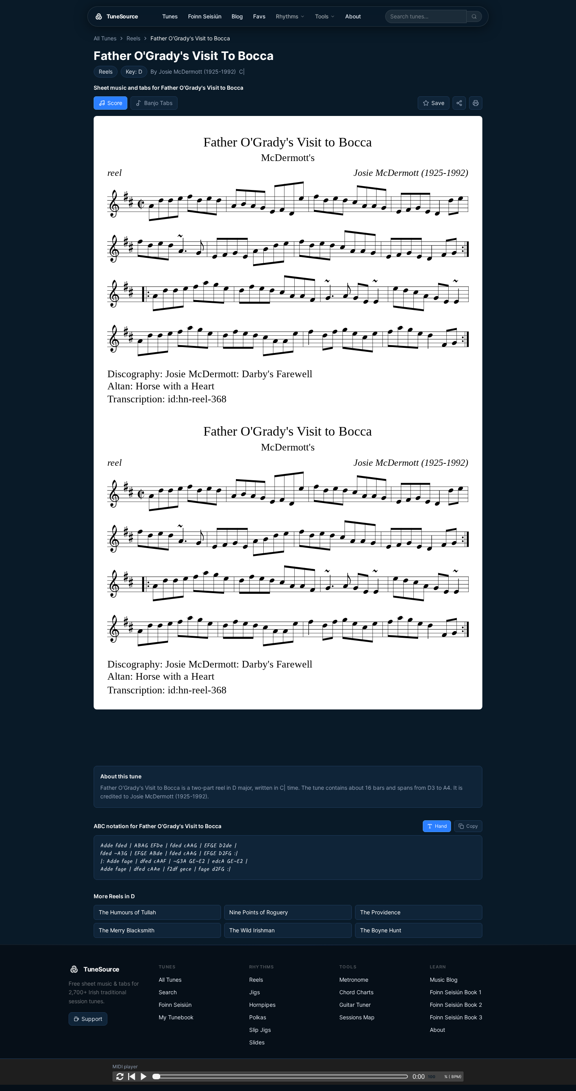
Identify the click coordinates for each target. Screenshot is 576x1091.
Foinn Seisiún (204, 16)
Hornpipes (262, 1004)
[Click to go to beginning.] (131, 1076)
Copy (472, 826)
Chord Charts (356, 992)
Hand (441, 826)
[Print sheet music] (475, 103)
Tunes (170, 16)
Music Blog (444, 979)
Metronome (353, 979)
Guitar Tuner (355, 1004)
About (353, 16)
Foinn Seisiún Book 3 (456, 1017)
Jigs (254, 992)
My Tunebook (176, 1017)
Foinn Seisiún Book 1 (456, 992)
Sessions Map (357, 1017)
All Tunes (105, 38)
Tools (322, 16)
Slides (256, 1042)
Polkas (257, 1017)
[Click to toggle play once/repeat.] (119, 1076)
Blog (237, 16)
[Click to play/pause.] (143, 1076)
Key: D (134, 71)
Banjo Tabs (158, 103)
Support (92, 1018)
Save (437, 103)
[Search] (474, 16)
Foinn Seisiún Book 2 (456, 1004)
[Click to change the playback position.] (282, 1076)
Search (168, 992)
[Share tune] (459, 103)
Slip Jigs (260, 1029)
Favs (259, 16)
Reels (133, 38)
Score (114, 103)
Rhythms (287, 16)
